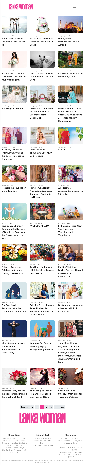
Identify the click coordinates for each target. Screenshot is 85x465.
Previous (24, 407)
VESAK (61, 149)
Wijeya (21, 448)
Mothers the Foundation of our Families (14, 189)
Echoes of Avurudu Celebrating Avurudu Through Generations (12, 270)
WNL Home (14, 452)
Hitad (24, 450)
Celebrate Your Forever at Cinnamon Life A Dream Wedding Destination (42, 113)
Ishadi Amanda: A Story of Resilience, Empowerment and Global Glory (13, 348)
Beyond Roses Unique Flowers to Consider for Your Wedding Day (14, 76)
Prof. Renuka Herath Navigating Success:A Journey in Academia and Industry (41, 192)
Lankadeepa (6, 438)
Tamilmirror (5, 443)
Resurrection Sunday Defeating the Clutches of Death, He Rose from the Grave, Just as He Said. (14, 232)
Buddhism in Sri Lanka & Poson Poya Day (70, 75)
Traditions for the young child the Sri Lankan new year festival (42, 270)
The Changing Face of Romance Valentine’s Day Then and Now (41, 393)
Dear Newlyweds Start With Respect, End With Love (42, 76)
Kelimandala (8, 448)
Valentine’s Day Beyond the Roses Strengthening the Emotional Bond (14, 393)
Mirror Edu (14, 443)
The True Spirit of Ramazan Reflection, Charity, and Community (14, 308)
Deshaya (22, 441)
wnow (8, 445)
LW (21, 445)
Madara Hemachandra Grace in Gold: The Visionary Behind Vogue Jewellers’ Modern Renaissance (70, 114)
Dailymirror (16, 438)
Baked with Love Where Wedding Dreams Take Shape (42, 41)
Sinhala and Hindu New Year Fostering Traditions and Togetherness (70, 231)
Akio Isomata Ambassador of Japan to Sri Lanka (70, 191)
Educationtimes (7, 450)
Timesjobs (17, 450)
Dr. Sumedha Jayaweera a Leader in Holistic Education (70, 308)
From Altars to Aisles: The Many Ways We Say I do (14, 41)
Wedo (16, 448)
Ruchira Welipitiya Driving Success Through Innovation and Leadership (70, 272)
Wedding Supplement (13, 108)
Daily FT (11, 441)
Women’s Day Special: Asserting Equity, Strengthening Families (41, 346)
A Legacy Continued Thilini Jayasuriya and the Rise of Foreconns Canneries (13, 154)
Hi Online (15, 445)
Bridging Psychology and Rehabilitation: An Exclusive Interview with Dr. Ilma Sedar (42, 310)
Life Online (23, 443)
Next (62, 407)
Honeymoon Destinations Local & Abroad (68, 41)
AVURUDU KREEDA (39, 226)
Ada (16, 441)
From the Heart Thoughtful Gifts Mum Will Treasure (41, 152)
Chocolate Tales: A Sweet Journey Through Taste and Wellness (70, 393)
